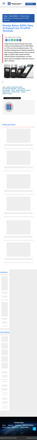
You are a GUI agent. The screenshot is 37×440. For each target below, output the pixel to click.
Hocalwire (34, 438)
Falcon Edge (6, 90)
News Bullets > (14, 16)
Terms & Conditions (28, 425)
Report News (29, 3)
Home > (6, 16)
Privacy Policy (6, 427)
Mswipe (23, 92)
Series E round (7, 93)
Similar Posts (8, 125)
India (13, 90)
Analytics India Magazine (14, 87)
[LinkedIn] (12, 40)
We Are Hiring (24, 427)
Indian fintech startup (23, 90)
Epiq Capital (21, 88)
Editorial (5, 333)
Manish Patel (6, 92)
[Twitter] (9, 40)
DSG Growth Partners (9, 88)
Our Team (18, 425)
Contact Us (15, 427)
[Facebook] (6, 40)
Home (4, 425)
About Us (10, 425)
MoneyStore (16, 92)
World (3, 272)
